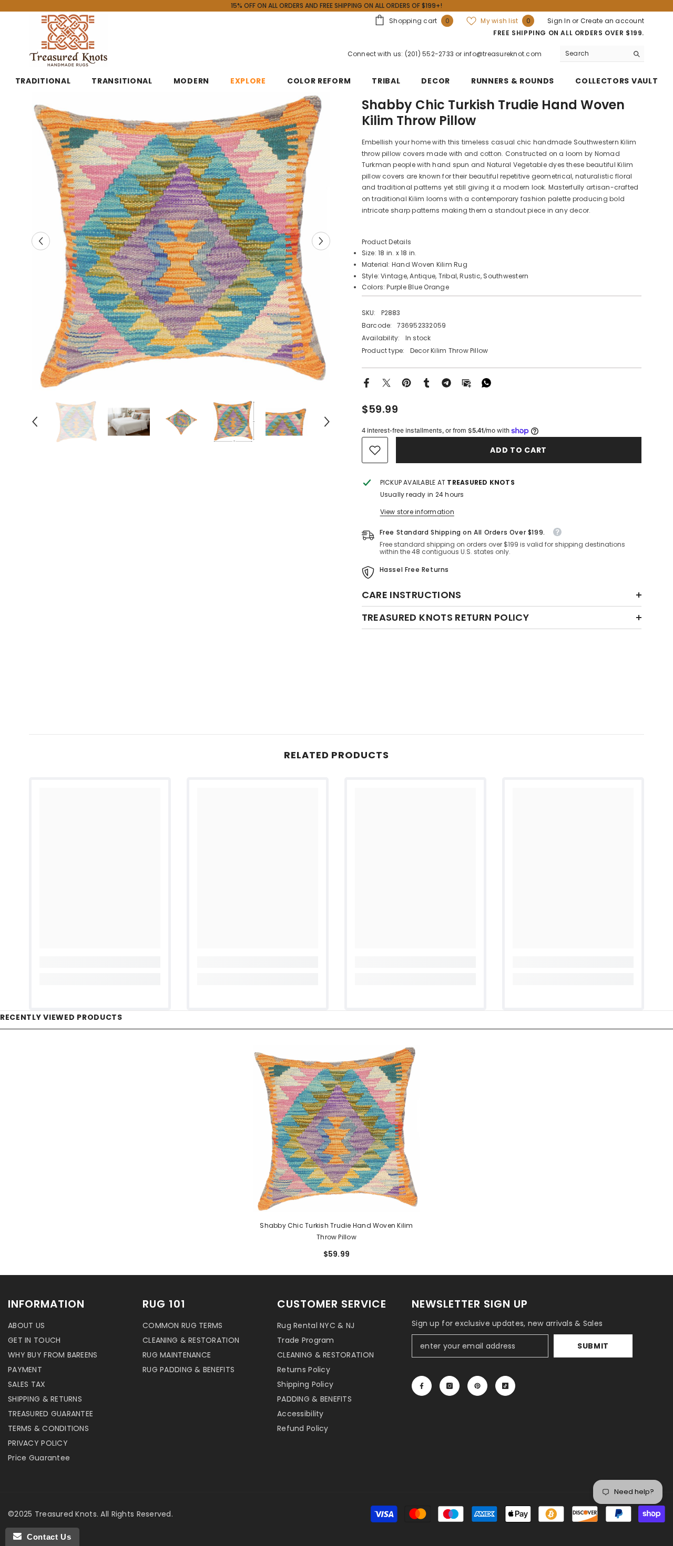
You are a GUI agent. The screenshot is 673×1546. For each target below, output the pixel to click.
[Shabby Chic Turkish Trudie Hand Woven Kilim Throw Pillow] (336, 1128)
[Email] (466, 382)
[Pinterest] (406, 382)
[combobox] (594, 53)
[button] (41, 241)
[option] (181, 241)
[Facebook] (366, 382)
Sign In (559, 20)
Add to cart (518, 450)
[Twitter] (386, 382)
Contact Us (46, 1536)
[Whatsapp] (486, 382)
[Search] (602, 54)
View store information (417, 511)
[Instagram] (450, 1386)
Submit (593, 1346)
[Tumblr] (426, 382)
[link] (375, 450)
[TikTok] (505, 1386)
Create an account (612, 20)
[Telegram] (446, 382)
